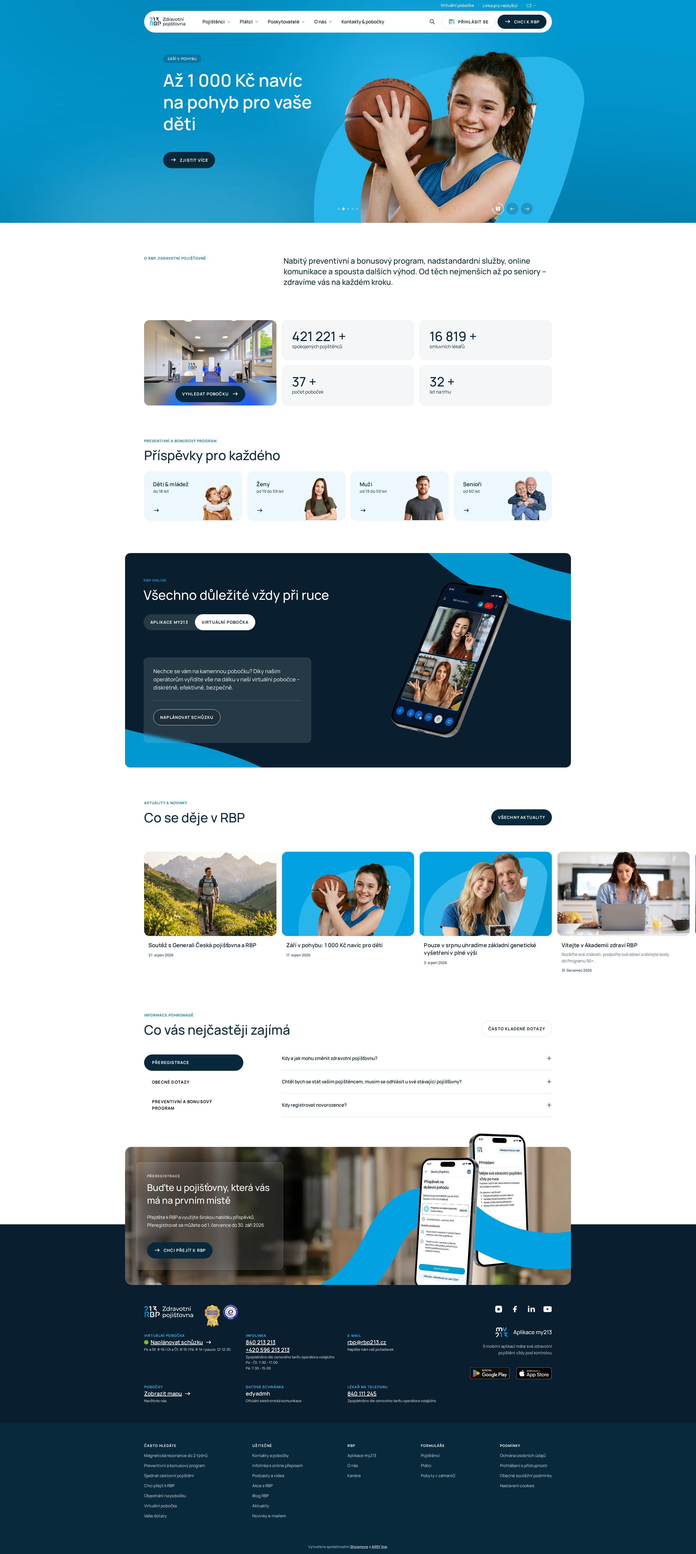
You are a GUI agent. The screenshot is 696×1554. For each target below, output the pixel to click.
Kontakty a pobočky (270, 1455)
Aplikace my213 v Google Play (173, 717)
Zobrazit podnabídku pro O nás (330, 22)
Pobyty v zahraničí (438, 1475)
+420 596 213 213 (268, 1349)
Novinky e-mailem (269, 1516)
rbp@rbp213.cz (367, 1342)
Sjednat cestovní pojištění (169, 1475)
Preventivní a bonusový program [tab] (182, 1105)
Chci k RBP (527, 22)
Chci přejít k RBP (185, 1250)
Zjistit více (268, 717)
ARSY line (379, 1546)
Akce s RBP (262, 1486)
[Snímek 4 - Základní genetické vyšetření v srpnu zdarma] (353, 209)
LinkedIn (531, 1309)
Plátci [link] (246, 21)
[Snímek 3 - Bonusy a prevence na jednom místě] (348, 209)
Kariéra (354, 1475)
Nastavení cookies (517, 1486)
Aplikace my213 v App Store (215, 717)
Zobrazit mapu (163, 1393)
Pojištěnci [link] (214, 21)
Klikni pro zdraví (201, 160)
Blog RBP (260, 1496)
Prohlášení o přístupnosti (524, 1465)
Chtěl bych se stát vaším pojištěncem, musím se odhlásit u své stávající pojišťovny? (372, 1081)
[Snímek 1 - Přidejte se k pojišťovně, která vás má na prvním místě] (339, 209)
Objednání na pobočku (165, 1496)
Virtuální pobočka (457, 5)
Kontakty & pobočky (362, 21)
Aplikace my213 (169, 622)
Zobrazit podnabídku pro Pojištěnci (228, 22)
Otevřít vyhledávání (432, 22)
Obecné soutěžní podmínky (526, 1475)
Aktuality (260, 1506)
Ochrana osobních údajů (523, 1455)
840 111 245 (362, 1393)
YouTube (547, 1309)
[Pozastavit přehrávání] (498, 209)
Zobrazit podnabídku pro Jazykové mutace (535, 5)
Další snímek (527, 209)
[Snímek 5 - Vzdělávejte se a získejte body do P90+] (357, 209)
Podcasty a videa (268, 1475)
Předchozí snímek (512, 209)
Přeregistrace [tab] (170, 1062)
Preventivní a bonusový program (174, 1465)
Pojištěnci (430, 1455)
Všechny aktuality (521, 817)
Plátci (426, 1465)
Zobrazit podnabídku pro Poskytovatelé (303, 22)
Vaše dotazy (155, 1516)
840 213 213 (260, 1342)
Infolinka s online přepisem (277, 1465)
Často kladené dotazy (516, 1029)
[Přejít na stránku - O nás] (230, 1312)
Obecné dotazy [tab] (171, 1082)
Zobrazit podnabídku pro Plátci (256, 22)
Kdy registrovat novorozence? (314, 1105)
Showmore (359, 1546)
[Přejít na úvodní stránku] (167, 21)
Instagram (498, 1309)
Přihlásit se (473, 22)
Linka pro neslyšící (500, 5)
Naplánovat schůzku (177, 1342)
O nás (352, 1465)
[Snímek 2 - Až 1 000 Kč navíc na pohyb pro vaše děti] (343, 209)
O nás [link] (320, 21)
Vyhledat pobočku (205, 394)
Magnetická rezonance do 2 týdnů (176, 1455)
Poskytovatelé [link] (283, 21)
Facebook (515, 1309)
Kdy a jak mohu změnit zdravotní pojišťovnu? (329, 1058)
